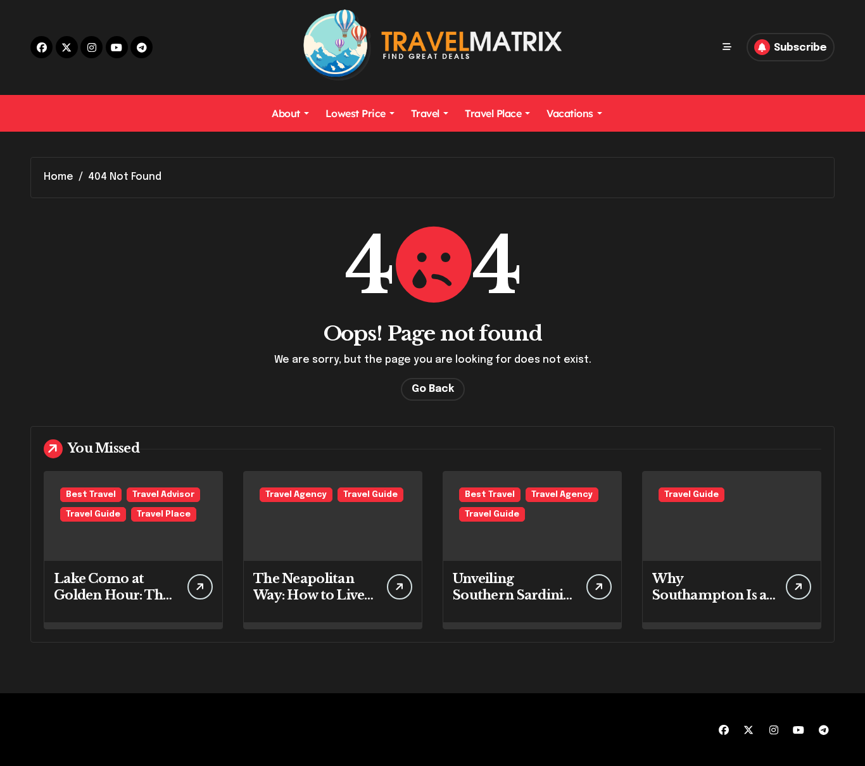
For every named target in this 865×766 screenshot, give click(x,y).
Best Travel (91, 495)
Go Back (433, 389)
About (286, 113)
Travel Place (493, 113)
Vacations (569, 113)
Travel (425, 113)
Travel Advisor (163, 495)
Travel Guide (93, 514)
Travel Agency (296, 495)
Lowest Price (355, 113)
